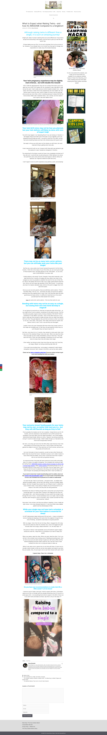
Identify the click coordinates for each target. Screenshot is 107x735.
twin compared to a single (29, 676)
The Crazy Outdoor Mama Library (29, 728)
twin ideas (38, 676)
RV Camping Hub (29, 11)
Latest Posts (28, 660)
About (24, 660)
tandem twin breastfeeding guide (34, 475)
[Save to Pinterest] (1, 367)
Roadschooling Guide (53, 15)
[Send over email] (1, 370)
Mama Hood (26, 675)
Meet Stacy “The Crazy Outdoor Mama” (31, 722)
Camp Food (59, 11)
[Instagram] (62, 663)
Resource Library (77, 11)
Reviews (63, 11)
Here (27, 300)
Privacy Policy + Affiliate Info (28, 726)
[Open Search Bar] (54, 18)
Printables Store (70, 11)
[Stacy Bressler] (25, 667)
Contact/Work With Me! (27, 724)
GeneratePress (63, 733)
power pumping (43, 465)
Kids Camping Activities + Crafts (49, 11)
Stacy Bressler (31, 663)
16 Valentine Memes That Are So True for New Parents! (36, 681)
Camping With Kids (38, 11)
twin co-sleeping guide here (38, 352)
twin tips (43, 676)
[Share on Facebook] (1, 365)
